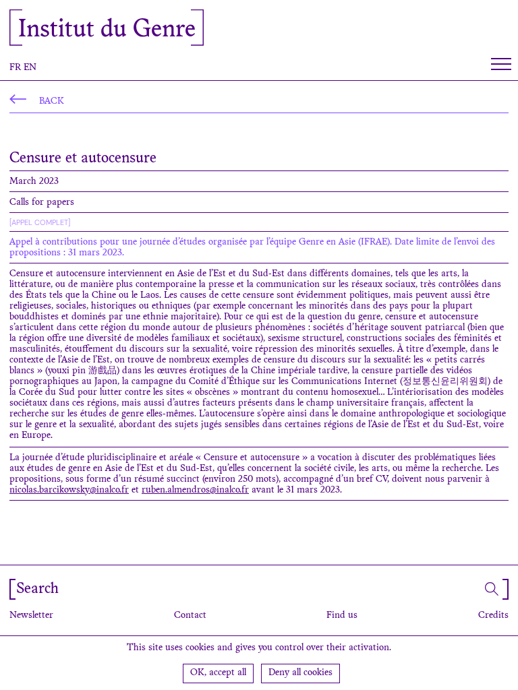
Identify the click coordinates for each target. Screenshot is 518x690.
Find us (341, 616)
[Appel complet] (39, 222)
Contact (190, 616)
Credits (493, 616)
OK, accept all (218, 673)
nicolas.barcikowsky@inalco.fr (69, 490)
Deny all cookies (300, 673)
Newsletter (31, 616)
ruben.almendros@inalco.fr (195, 490)
